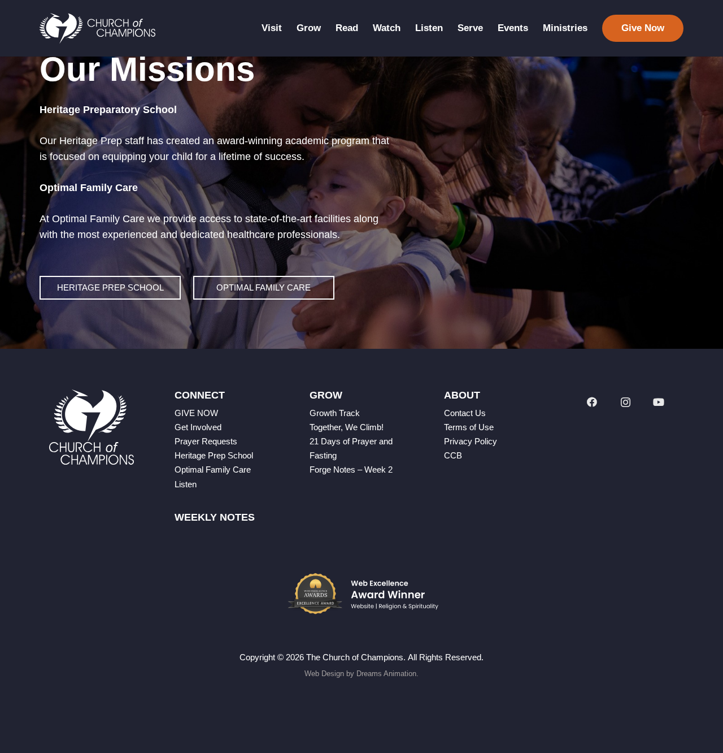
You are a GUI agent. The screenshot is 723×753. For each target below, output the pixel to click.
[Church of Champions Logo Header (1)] (97, 28)
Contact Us (465, 413)
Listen (186, 484)
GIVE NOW (196, 413)
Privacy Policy (470, 441)
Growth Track (335, 413)
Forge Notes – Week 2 (351, 469)
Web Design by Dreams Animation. (361, 673)
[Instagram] (625, 402)
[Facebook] (591, 402)
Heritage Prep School (214, 455)
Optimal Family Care (213, 469)
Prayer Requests (206, 441)
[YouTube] (659, 402)
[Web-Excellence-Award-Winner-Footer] (361, 593)
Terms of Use (469, 427)
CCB (453, 455)
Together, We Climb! (347, 427)
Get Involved (198, 427)
